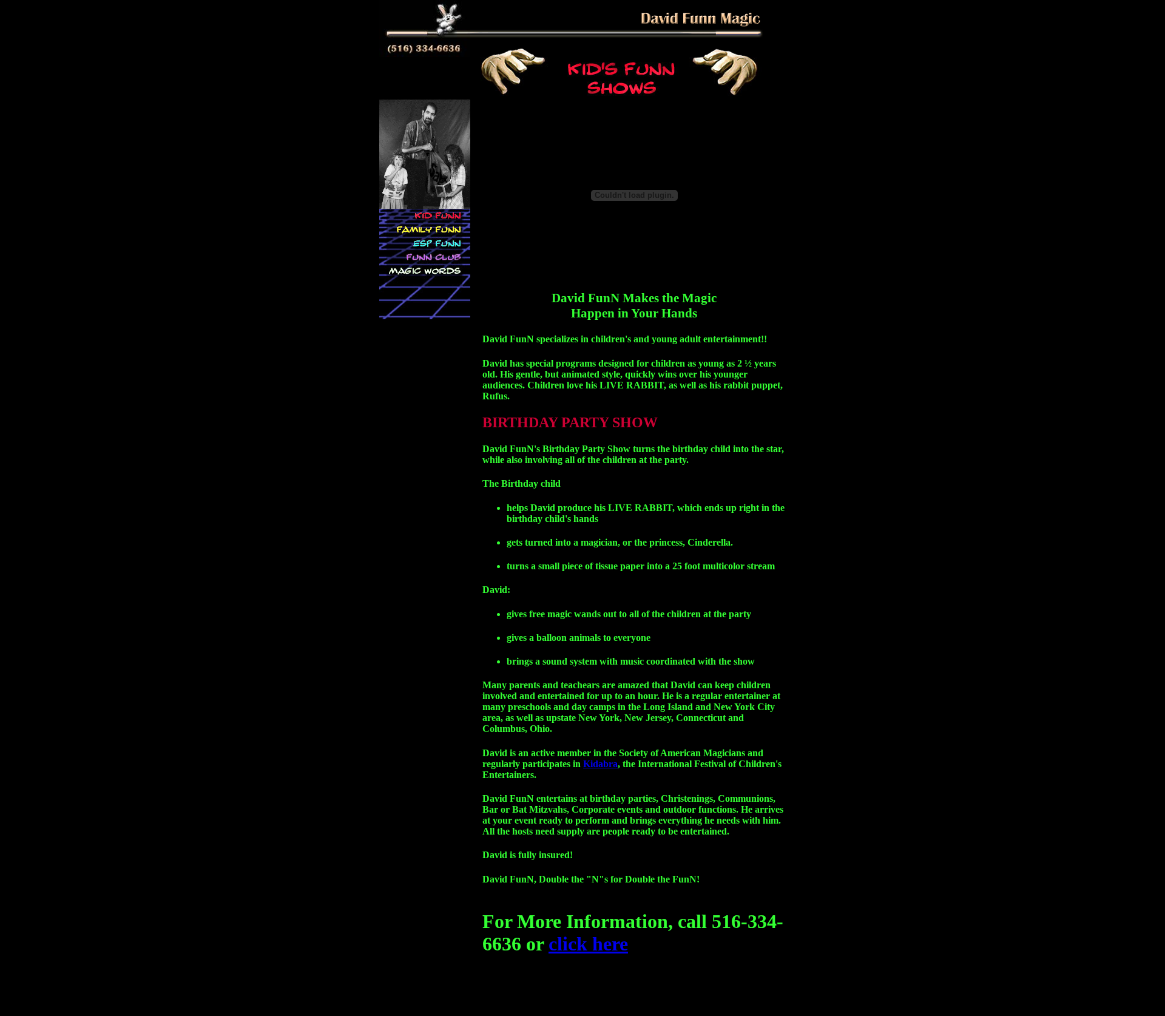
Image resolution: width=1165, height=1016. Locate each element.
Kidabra (600, 764)
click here (588, 944)
